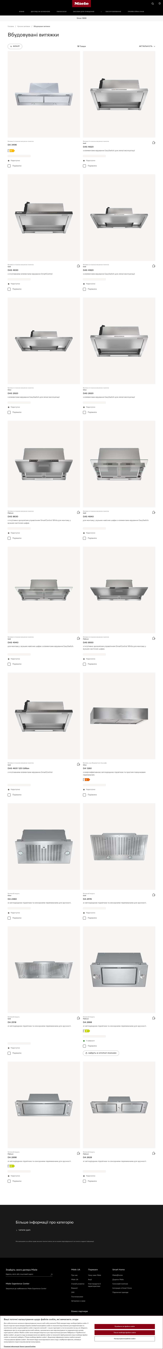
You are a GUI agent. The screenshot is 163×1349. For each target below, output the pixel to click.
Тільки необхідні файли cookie (125, 1332)
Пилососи (61, 11)
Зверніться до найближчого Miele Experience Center (26, 1288)
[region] (81, 1332)
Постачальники (77, 1297)
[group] (44, 110)
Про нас (74, 1275)
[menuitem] (23, 11)
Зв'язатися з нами (78, 1301)
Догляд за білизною (40, 11)
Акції (90, 1279)
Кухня (21, 11)
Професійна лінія (136, 11)
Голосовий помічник (120, 1284)
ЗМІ (72, 1292)
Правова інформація (11, 1346)
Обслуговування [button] (113, 11)
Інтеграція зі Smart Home (122, 1288)
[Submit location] (51, 1275)
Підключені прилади (120, 1292)
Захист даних (25, 1346)
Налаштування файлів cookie (124, 1338)
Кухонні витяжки (23, 26)
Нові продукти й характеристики (94, 1285)
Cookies (33, 1346)
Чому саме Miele (94, 1275)
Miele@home (117, 1275)
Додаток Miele (118, 1279)
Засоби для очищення (83, 11)
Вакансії (74, 1288)
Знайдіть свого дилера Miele (21, 1270)
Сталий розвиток (77, 1284)
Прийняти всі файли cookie (125, 1326)
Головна (11, 26)
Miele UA (74, 1279)
